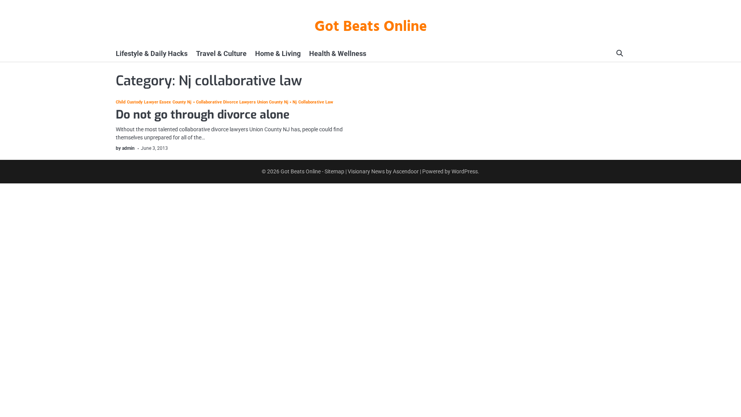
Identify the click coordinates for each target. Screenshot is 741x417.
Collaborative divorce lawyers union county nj (242, 102)
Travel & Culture (221, 53)
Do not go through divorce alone (202, 114)
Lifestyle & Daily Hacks (152, 53)
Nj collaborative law (313, 102)
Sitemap (334, 171)
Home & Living (278, 53)
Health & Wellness (337, 53)
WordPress (465, 171)
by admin (125, 148)
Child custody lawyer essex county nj (154, 102)
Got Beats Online (371, 27)
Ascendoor (406, 171)
